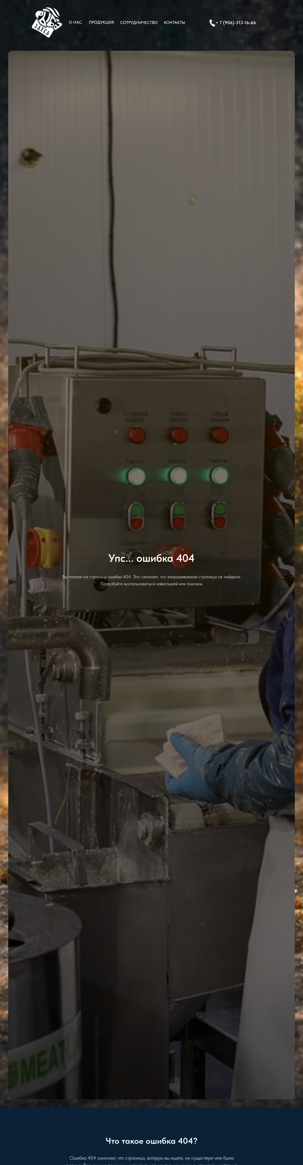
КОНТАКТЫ (174, 22)
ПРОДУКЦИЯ (101, 22)
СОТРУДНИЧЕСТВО (139, 22)
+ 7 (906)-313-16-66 (236, 22)
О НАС (75, 22)
